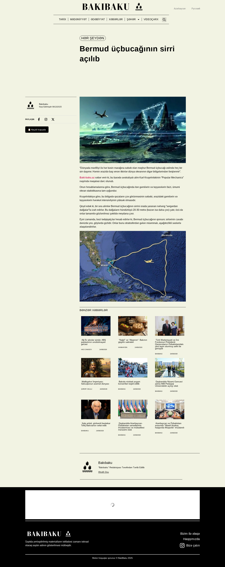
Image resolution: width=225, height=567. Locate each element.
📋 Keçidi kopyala (37, 129)
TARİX (62, 19)
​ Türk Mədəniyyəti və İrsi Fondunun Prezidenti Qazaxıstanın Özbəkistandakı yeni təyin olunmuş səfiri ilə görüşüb (169, 344)
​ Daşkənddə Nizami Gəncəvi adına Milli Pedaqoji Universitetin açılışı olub (168, 383)
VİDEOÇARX (151, 19)
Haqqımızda (191, 539)
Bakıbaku (43, 104)
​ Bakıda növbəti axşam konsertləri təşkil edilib (129, 382)
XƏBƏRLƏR (116, 19)
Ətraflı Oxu (103, 472)
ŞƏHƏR (131, 19)
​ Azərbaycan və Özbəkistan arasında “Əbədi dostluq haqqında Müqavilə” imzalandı (169, 425)
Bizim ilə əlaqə (190, 533)
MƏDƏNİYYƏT (78, 19)
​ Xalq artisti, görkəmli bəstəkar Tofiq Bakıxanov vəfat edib (95, 424)
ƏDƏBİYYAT (98, 19)
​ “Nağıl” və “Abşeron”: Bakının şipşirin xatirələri (132, 341)
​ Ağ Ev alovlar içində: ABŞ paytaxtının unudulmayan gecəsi (93, 342)
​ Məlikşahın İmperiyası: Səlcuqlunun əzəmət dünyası (95, 382)
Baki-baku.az (87, 177)
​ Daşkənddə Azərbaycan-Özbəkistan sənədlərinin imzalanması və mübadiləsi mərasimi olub (131, 426)
